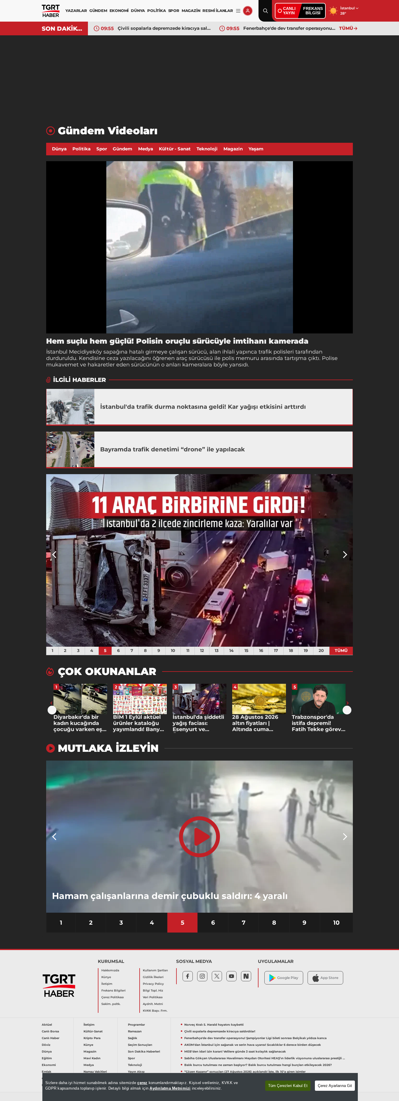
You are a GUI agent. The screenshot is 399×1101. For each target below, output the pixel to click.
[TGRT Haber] (51, 11)
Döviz (46, 1045)
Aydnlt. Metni (153, 1004)
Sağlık (132, 1038)
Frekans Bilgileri (113, 990)
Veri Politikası (153, 997)
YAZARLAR (76, 10)
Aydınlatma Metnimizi (170, 1088)
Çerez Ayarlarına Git (335, 1085)
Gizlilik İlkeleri (153, 977)
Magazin (233, 149)
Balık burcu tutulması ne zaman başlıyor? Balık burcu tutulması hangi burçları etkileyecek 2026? (258, 1065)
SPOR (173, 10)
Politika (81, 149)
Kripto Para (92, 1038)
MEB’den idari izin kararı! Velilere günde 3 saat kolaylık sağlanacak (235, 1051)
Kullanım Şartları (155, 970)
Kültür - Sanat (175, 149)
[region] (200, 1087)
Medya (145, 149)
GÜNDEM (98, 10)
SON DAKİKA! (63, 28)
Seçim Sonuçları (140, 1045)
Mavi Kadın (92, 1058)
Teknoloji (207, 149)
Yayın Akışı (136, 1072)
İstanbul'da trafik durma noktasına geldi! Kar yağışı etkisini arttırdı (203, 406)
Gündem (122, 149)
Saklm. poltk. (110, 1004)
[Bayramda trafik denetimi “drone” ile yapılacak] (70, 449)
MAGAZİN (191, 10)
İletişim (106, 984)
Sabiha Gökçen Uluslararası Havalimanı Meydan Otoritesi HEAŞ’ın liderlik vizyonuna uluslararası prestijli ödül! (265, 1058)
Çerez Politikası (112, 997)
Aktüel (47, 1025)
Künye (106, 977)
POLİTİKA (156, 10)
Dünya (59, 149)
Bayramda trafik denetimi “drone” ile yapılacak (172, 449)
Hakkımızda (110, 970)
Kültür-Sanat (93, 1031)
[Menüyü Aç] (238, 11)
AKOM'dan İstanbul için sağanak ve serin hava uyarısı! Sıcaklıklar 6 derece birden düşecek (289, 28)
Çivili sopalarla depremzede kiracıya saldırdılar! (219, 1031)
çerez (142, 1083)
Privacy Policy (153, 984)
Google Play (287, 977)
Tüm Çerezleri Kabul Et (288, 1085)
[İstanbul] (70, 407)
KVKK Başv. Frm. (155, 1011)
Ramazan (135, 1031)
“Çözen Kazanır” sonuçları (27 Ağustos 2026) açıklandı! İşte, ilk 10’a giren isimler (245, 1072)
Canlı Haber (50, 1038)
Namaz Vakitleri (95, 1072)
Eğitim (47, 1058)
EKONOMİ (119, 10)
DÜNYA (138, 10)
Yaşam (256, 149)
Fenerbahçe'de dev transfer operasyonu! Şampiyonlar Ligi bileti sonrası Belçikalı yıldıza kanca (164, 28)
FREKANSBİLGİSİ (313, 10)
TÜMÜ (346, 28)
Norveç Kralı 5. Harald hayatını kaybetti (214, 1025)
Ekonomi (49, 1065)
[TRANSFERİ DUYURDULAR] (213, 560)
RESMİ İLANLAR (217, 10)
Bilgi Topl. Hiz (153, 990)
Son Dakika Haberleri (144, 1051)
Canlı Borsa (50, 1031)
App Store (329, 977)
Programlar (136, 1025)
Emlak (46, 1072)
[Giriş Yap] (248, 11)
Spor (101, 149)
